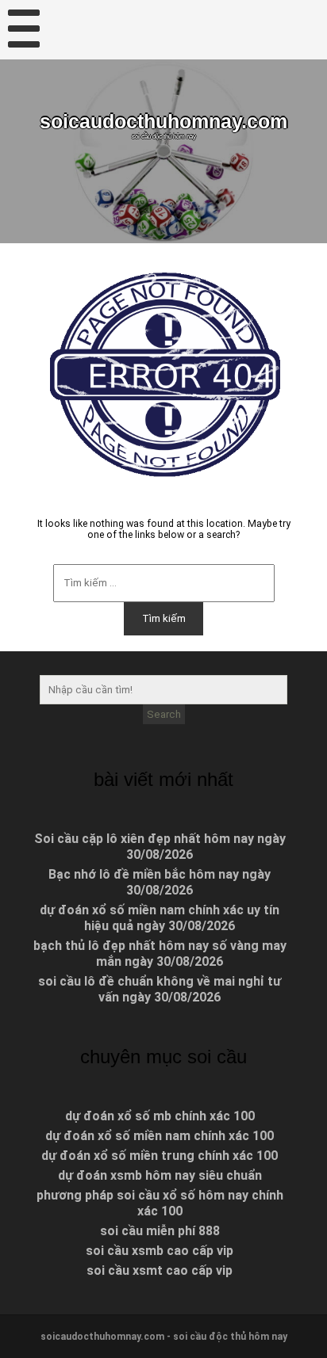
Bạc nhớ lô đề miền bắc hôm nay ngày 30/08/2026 (159, 882)
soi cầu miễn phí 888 (160, 1230)
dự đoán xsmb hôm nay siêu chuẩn (160, 1175)
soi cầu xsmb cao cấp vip (159, 1250)
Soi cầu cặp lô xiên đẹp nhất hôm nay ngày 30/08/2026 (160, 846)
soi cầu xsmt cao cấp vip (160, 1270)
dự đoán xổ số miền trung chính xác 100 (159, 1155)
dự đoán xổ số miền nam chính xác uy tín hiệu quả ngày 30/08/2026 (159, 917)
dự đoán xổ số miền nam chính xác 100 (159, 1135)
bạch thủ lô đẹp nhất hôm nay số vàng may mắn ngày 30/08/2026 (160, 953)
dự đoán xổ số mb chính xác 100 (160, 1115)
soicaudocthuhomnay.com (163, 121)
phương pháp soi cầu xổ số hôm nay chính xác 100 (160, 1203)
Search (164, 714)
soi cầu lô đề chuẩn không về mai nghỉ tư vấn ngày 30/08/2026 (159, 989)
